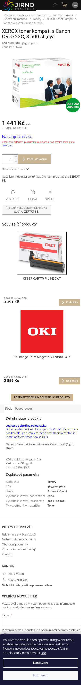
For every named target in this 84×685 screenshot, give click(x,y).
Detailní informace (13, 169)
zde (43, 653)
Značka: (12, 46)
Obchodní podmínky (15, 544)
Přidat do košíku (37, 159)
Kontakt (7, 554)
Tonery (51, 481)
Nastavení (40, 663)
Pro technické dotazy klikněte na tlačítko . (26, 209)
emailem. (7, 145)
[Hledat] (55, 5)
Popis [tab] (8, 408)
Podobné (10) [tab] (23, 408)
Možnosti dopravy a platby (19, 539)
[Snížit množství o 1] (16, 161)
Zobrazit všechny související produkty (42, 397)
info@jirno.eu (16, 573)
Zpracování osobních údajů (19, 549)
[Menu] (75, 5)
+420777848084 (17, 579)
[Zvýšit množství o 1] (16, 157)
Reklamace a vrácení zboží (19, 534)
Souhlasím (40, 675)
